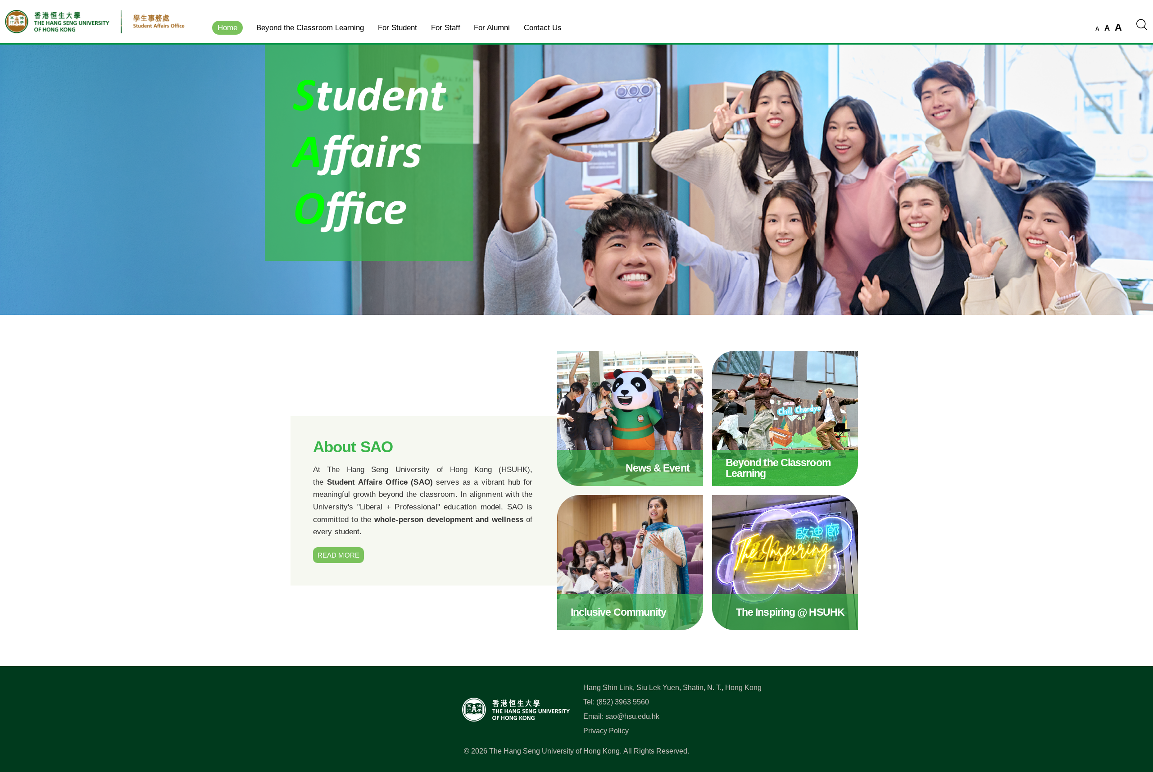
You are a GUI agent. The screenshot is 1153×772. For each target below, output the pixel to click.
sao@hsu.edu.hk (632, 716)
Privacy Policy (606, 731)
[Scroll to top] (1132, 725)
